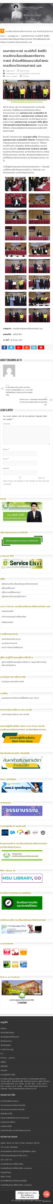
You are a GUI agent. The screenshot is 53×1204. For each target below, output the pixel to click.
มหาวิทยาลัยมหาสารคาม (9, 1101)
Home (2, 36)
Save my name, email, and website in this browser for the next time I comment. (26, 481)
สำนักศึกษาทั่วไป (6, 1113)
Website (6, 468)
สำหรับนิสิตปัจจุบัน (7, 1032)
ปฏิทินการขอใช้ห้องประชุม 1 (11, 592)
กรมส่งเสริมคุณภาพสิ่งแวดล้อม (12, 1164)
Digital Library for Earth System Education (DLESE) (20, 1143)
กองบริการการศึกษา (8, 1122)
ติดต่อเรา (4, 1070)
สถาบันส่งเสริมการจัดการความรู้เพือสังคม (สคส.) (18, 1151)
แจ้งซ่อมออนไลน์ (7, 622)
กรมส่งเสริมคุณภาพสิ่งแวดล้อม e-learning (16, 1168)
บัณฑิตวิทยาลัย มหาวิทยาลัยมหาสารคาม (16, 1130)
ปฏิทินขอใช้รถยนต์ (8, 588)
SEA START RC (6, 1159)
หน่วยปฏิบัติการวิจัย (8, 1074)
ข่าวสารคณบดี (35, 73)
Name (6, 449)
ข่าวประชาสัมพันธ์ (24, 73)
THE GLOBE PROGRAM (9, 1147)
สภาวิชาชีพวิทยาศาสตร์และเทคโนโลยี (13, 1180)
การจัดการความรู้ (7, 1049)
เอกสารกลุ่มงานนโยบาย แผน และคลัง (15, 714)
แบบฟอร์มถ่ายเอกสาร (10, 643)
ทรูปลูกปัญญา (6, 1172)
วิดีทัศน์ (3, 1062)
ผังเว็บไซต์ (4, 1066)
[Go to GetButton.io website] (46, 1201)
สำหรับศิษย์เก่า (6, 1045)
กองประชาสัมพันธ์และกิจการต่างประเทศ (15, 1117)
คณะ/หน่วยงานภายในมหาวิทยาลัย (13, 1105)
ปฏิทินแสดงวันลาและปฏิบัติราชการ (14, 596)
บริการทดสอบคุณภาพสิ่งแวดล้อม (14, 616)
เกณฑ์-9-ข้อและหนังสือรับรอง (12, 647)
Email (6, 458)
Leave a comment (11, 76)
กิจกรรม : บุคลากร (8, 1057)
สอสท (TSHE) (6, 1176)
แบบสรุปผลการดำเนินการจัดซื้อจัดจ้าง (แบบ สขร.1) (20, 698)
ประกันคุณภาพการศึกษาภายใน (13, 681)
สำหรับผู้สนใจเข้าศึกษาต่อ (10, 1036)
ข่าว (16, 73)
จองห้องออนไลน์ (7, 611)
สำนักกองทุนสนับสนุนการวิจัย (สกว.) (14, 1155)
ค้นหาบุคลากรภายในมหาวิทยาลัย (12, 1109)
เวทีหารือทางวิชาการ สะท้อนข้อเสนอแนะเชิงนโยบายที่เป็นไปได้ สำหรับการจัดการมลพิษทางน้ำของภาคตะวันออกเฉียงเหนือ (33, 401)
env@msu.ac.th (10, 71)
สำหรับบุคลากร (6, 1041)
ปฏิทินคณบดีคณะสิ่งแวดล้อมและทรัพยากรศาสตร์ (20, 583)
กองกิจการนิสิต (6, 1126)
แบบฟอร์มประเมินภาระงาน (11, 639)
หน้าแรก (3, 1028)
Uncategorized (13, 36)
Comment (6, 423)
